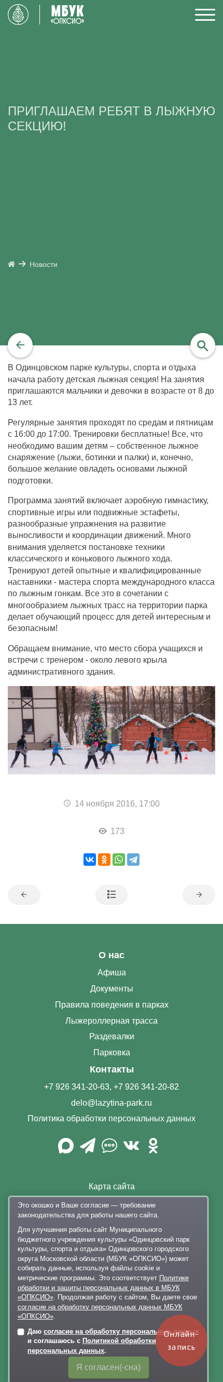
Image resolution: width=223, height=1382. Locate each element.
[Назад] (20, 345)
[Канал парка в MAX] (66, 1149)
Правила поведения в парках (112, 1004)
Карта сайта (112, 1186)
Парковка (111, 1052)
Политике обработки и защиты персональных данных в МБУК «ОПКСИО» (103, 1287)
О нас (111, 955)
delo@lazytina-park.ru (111, 1102)
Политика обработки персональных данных (111, 1118)
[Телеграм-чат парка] (109, 1149)
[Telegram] (133, 859)
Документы (111, 988)
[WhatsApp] (119, 859)
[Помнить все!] (199, 895)
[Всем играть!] (24, 895)
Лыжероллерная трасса (111, 1020)
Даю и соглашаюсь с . (113, 1340)
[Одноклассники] (104, 859)
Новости (44, 265)
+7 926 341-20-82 (146, 1086)
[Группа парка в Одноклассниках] (153, 1149)
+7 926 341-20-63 (76, 1086)
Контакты (112, 1069)
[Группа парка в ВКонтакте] (131, 1149)
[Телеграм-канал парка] (87, 1149)
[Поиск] (202, 345)
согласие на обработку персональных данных (121, 1331)
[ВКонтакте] (89, 859)
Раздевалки (111, 1036)
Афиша (111, 972)
